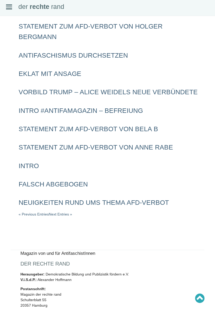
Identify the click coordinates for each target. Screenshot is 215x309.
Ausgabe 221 (13, 135)
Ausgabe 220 (13, 139)
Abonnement (13, 57)
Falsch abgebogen (53, 184)
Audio (8, 53)
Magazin (10, 49)
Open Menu (9, 7)
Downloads (12, 61)
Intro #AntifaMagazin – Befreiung (81, 110)
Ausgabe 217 (13, 151)
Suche (9, 44)
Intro (29, 165)
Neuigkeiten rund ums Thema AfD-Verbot (94, 202)
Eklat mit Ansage (50, 73)
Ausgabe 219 (13, 143)
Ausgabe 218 (13, 147)
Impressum (12, 65)
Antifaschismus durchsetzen (73, 55)
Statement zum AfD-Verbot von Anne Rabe (96, 147)
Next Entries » (60, 214)
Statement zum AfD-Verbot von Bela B (88, 129)
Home (9, 36)
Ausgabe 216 (13, 155)
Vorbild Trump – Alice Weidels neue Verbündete (108, 92)
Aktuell (9, 40)
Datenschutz (13, 69)
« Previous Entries (34, 214)
